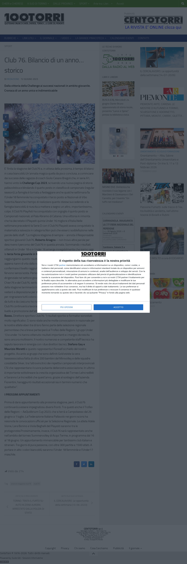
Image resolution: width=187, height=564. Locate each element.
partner (62, 265)
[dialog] (93, 282)
